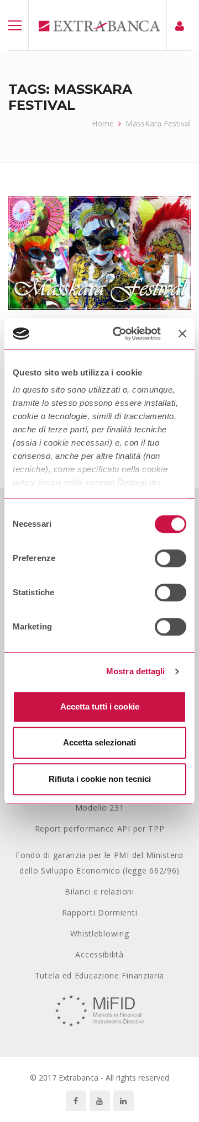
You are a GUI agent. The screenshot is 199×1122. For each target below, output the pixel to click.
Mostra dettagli (135, 671)
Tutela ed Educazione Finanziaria (99, 975)
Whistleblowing (99, 933)
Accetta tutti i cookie (99, 706)
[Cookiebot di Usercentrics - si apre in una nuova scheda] (119, 333)
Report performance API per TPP (100, 828)
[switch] (170, 558)
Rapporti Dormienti (100, 912)
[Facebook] (76, 1101)
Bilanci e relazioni (99, 891)
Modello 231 (99, 807)
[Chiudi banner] (182, 333)
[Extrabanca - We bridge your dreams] (99, 25)
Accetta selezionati (99, 742)
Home (103, 123)
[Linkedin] (123, 1101)
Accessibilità (99, 954)
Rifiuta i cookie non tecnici (100, 779)
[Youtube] (100, 1101)
